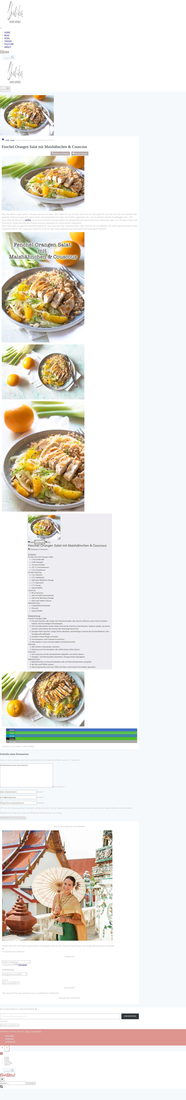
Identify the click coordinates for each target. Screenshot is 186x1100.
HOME (7, 32)
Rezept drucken (80, 153)
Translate (22, 965)
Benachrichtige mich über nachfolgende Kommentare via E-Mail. (32, 813)
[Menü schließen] (1, 1053)
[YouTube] (7, 53)
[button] (10, 730)
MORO (28, 220)
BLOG (6, 35)
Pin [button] (48, 542)
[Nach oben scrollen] (2, 1048)
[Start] (3, 140)
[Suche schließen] (2, 1079)
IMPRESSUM (9, 1039)
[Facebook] (1, 1076)
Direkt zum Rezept (61, 153)
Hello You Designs (33, 1032)
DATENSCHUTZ (10, 1042)
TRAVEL (8, 41)
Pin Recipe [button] (39, 542)
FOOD (7, 38)
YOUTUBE (9, 44)
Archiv (5, 980)
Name (40, 792)
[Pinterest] (4, 53)
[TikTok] (14, 1076)
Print (32, 542)
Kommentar (59, 786)
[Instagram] (1, 53)
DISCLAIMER (9, 1036)
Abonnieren (130, 1016)
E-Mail (40, 797)
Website (40, 803)
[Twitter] (4, 1076)
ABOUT (7, 47)
